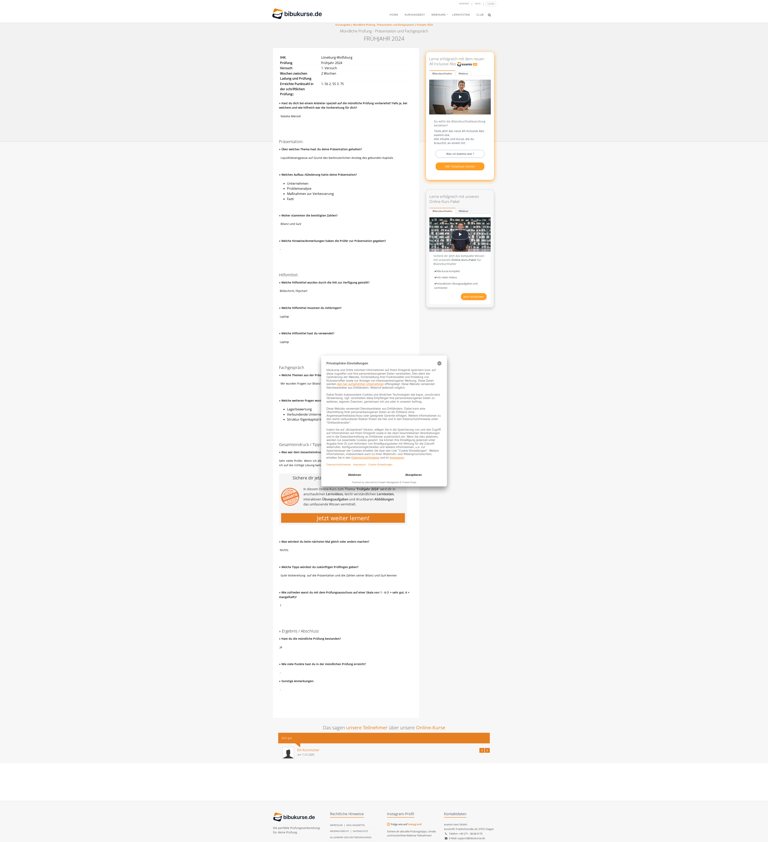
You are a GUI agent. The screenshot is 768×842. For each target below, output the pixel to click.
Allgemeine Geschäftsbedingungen (350, 837)
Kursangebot (342, 24)
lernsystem (461, 14)
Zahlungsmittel (355, 825)
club (480, 14)
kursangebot (415, 14)
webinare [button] (438, 14)
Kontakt (464, 3)
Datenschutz (360, 831)
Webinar (463, 73)
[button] (489, 15)
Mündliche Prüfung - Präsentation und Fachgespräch (383, 24)
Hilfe (478, 3)
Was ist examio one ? (460, 154)
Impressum (336, 825)
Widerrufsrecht (339, 831)
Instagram (414, 824)
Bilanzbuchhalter (442, 73)
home (394, 14)
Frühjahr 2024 (425, 24)
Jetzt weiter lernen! (343, 518)
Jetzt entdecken (473, 297)
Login (490, 3)
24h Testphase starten (460, 166)
